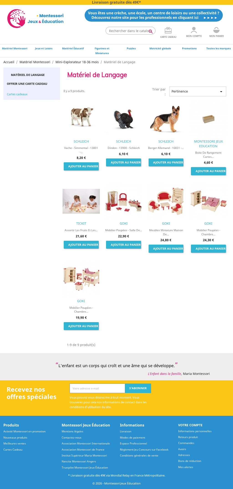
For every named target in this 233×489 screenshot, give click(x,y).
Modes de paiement (132, 437)
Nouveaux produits (15, 437)
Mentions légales (72, 431)
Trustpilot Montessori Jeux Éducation (85, 467)
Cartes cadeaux (17, 94)
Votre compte (190, 425)
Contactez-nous (71, 437)
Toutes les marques (218, 48)
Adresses (184, 455)
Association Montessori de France (83, 449)
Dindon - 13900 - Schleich (124, 148)
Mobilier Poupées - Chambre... (208, 232)
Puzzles (131, 48)
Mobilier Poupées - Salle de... (123, 230)
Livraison (125, 431)
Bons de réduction (189, 461)
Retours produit (188, 437)
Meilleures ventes (14, 443)
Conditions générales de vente (139, 455)
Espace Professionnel (133, 443)
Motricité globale (160, 48)
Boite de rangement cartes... (208, 154)
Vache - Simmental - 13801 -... (81, 150)
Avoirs (182, 449)
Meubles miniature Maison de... (166, 232)
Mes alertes (185, 467)
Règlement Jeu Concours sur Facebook (144, 449)
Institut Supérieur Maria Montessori (84, 455)
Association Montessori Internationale (86, 443)
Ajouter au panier (83, 166)
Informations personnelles (195, 431)
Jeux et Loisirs (43, 48)
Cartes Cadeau (12, 449)
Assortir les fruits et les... (81, 230)
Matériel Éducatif (73, 48)
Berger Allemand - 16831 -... (166, 148)
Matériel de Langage (28, 75)
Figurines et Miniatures (102, 51)
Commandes (186, 443)
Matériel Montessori (14, 48)
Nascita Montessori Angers (79, 461)
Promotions (189, 48)
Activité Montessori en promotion (24, 431)
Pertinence (198, 91)
